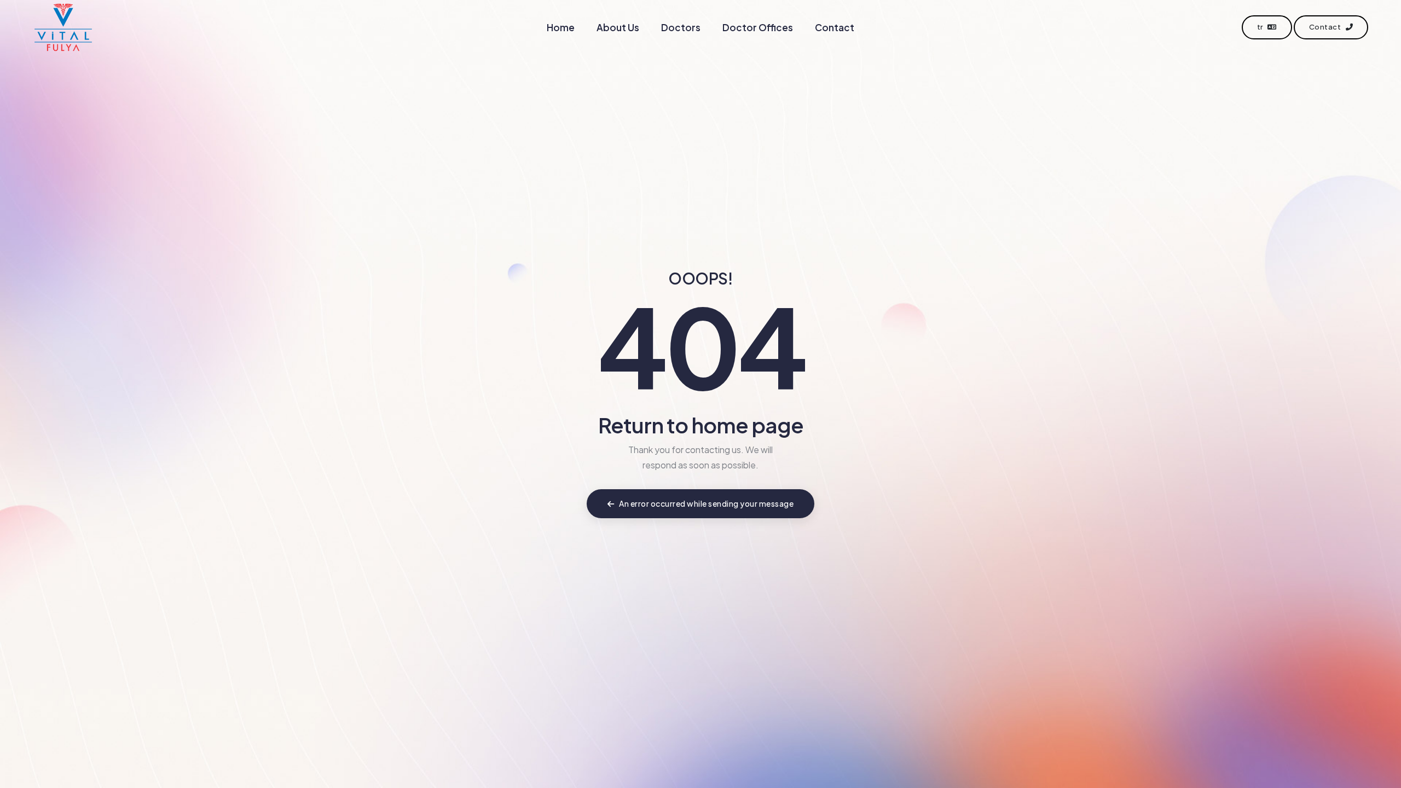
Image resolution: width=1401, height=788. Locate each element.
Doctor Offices (757, 27)
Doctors (680, 27)
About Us (618, 27)
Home (561, 27)
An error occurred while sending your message (706, 503)
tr (1261, 26)
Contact (834, 27)
